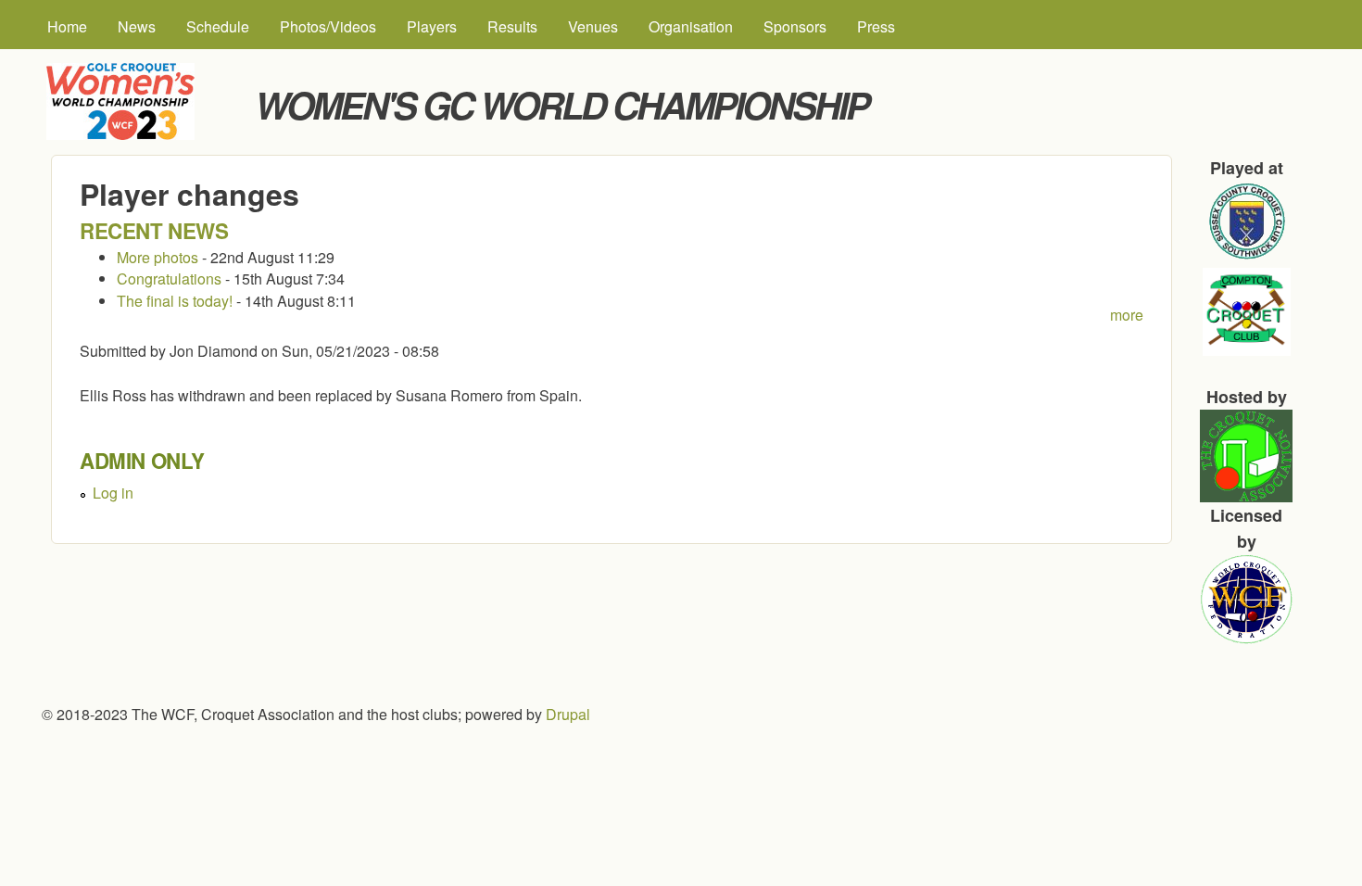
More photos (157, 257)
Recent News (154, 231)
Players (432, 26)
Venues (593, 26)
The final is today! (175, 300)
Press (876, 26)
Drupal (568, 714)
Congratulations (171, 278)
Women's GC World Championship (561, 104)
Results (512, 26)
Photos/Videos (328, 26)
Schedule (217, 26)
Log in (113, 492)
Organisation (691, 26)
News (137, 26)
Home (67, 26)
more (1126, 314)
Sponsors (794, 26)
